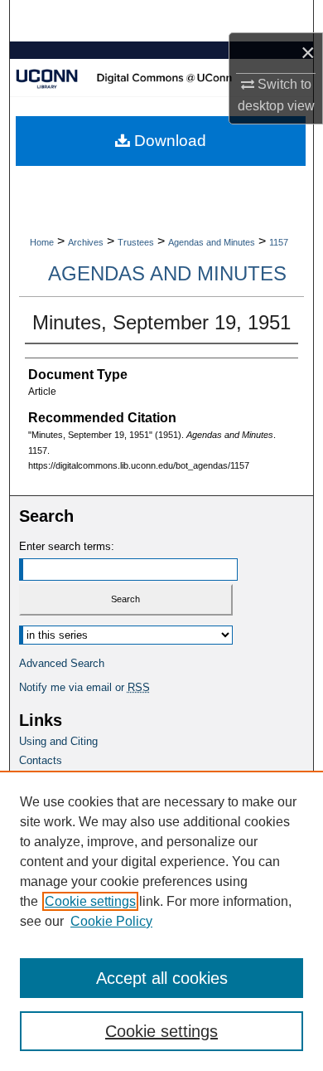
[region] (161, 921)
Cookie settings (90, 901)
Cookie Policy (111, 921)
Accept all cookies (162, 978)
